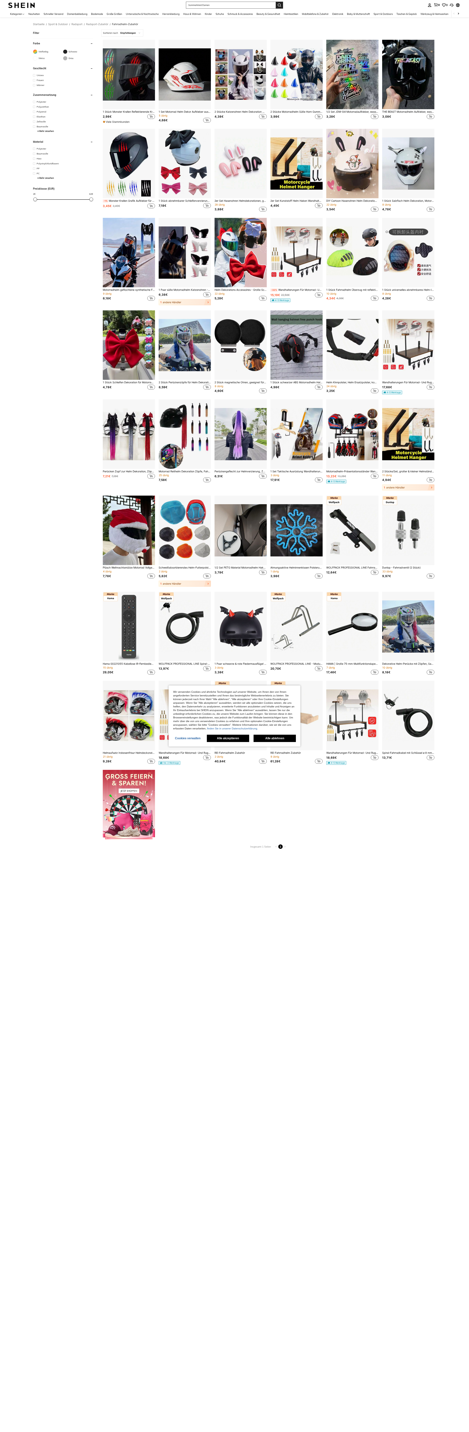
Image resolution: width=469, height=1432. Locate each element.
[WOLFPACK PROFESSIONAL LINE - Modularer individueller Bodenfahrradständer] (296, 626)
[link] (437, 5)
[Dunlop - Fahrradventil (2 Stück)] (408, 530)
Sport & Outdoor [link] (58, 24)
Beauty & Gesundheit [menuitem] (268, 13)
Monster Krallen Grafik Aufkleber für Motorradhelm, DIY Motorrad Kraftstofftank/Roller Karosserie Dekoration (129, 200)
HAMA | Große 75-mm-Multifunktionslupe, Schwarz (352, 663)
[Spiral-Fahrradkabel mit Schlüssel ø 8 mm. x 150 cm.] (408, 715)
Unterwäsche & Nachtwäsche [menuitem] (142, 13)
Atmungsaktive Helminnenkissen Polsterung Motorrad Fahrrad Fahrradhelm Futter (296, 567)
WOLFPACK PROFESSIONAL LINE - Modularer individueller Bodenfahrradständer (296, 663)
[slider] (35, 199)
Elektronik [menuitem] (337, 13)
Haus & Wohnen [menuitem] (192, 13)
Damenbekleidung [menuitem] (77, 13)
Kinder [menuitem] (208, 13)
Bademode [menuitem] (97, 13)
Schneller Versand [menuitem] (53, 13)
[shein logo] (21, 5)
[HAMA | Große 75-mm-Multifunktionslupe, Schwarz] (352, 626)
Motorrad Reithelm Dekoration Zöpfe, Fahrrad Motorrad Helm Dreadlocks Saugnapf (185, 471)
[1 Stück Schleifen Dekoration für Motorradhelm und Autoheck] (129, 345)
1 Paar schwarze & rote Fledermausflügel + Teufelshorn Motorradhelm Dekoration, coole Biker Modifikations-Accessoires (241, 663)
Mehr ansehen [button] (46, 131)
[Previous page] (276, 846)
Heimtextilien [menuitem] (291, 13)
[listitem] (128, 81)
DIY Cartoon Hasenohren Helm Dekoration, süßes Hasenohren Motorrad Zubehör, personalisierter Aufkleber (352, 200)
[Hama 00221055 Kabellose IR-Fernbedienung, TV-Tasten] (129, 626)
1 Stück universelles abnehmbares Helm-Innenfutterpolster (408, 289)
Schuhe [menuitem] (220, 13)
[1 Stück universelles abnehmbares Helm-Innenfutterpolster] (408, 252)
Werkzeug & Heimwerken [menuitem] (434, 13)
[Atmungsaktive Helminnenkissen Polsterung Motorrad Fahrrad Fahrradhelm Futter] (296, 530)
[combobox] (122, 33)
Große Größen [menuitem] (114, 13)
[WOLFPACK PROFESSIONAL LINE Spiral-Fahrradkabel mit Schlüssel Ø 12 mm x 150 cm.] (185, 626)
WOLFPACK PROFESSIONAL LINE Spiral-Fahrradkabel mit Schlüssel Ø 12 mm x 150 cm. (185, 663)
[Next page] (285, 846)
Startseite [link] (39, 24)
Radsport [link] (76, 24)
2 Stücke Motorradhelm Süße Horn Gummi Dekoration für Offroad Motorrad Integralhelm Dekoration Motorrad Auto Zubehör (296, 111)
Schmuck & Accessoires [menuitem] (240, 13)
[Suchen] (279, 5)
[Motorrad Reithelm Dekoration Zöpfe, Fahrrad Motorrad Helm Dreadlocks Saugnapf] (185, 434)
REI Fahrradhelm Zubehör (230, 752)
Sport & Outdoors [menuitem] (383, 13)
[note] (117, 122)
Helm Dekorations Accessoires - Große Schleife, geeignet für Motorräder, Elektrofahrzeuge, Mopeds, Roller (241, 289)
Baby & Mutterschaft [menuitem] (358, 13)
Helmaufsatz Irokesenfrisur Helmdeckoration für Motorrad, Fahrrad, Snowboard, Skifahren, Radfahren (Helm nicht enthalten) (129, 752)
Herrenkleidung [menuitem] (171, 13)
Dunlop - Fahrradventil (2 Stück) (401, 567)
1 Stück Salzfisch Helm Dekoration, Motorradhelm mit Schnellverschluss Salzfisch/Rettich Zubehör (408, 200)
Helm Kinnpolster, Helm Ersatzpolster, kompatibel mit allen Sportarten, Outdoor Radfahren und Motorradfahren (352, 382)
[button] (451, 5)
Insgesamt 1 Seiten (260, 846)
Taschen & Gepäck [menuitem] (406, 13)
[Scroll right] (458, 13)
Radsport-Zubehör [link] (97, 24)
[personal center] (429, 5)
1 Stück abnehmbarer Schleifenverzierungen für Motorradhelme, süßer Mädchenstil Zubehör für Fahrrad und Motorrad (185, 200)
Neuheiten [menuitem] (34, 13)
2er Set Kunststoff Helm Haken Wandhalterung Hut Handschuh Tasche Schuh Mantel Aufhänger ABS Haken (296, 200)
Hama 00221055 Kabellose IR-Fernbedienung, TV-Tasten (129, 663)
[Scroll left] (454, 13)
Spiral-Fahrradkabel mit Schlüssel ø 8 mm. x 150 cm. (408, 752)
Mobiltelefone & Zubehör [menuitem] (315, 13)
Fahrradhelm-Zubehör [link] (125, 24)
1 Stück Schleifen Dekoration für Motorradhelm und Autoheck (129, 382)
